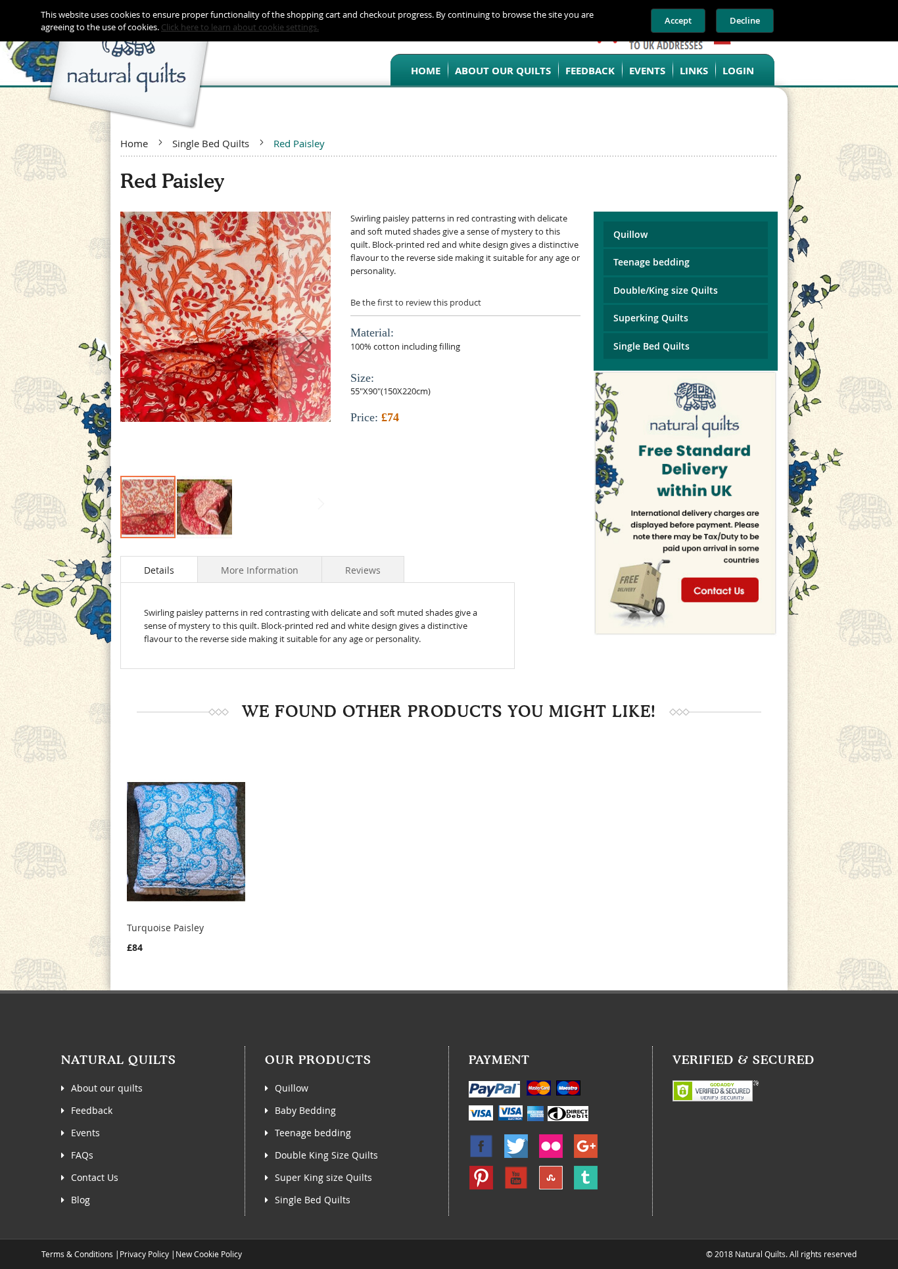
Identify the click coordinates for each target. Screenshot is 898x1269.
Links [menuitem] (694, 71)
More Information (259, 570)
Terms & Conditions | (80, 1254)
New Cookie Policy (209, 1254)
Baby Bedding (305, 1110)
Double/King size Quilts (665, 290)
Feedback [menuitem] (590, 71)
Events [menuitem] (647, 71)
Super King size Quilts (323, 1177)
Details (159, 570)
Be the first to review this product (415, 302)
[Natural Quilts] (108, 64)
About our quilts (107, 1088)
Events (85, 1132)
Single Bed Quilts (210, 143)
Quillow (630, 234)
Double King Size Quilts (326, 1155)
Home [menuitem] (425, 71)
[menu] (582, 69)
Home (134, 143)
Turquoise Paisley (165, 927)
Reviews (363, 570)
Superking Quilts (650, 317)
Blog (80, 1199)
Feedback (91, 1110)
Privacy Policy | (148, 1254)
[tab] (159, 569)
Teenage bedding (651, 262)
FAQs (82, 1155)
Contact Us (94, 1177)
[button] (304, 343)
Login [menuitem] (738, 71)
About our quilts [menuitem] (503, 71)
